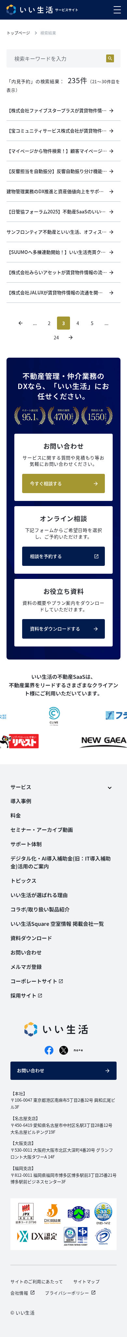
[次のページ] (70, 337)
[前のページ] (20, 323)
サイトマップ (86, 1281)
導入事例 (20, 801)
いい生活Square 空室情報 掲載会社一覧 (57, 923)
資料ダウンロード (31, 938)
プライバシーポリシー (67, 1293)
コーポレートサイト (33, 981)
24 (56, 337)
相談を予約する (46, 556)
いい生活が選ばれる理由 (39, 895)
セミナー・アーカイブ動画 (41, 829)
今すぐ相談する (46, 483)
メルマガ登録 (26, 967)
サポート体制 (26, 844)
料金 (15, 815)
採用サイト (23, 995)
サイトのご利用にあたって (36, 1281)
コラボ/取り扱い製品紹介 (40, 909)
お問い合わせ (30, 1070)
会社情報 (19, 1293)
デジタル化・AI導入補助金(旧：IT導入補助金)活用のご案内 (60, 862)
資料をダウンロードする (55, 628)
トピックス (23, 880)
